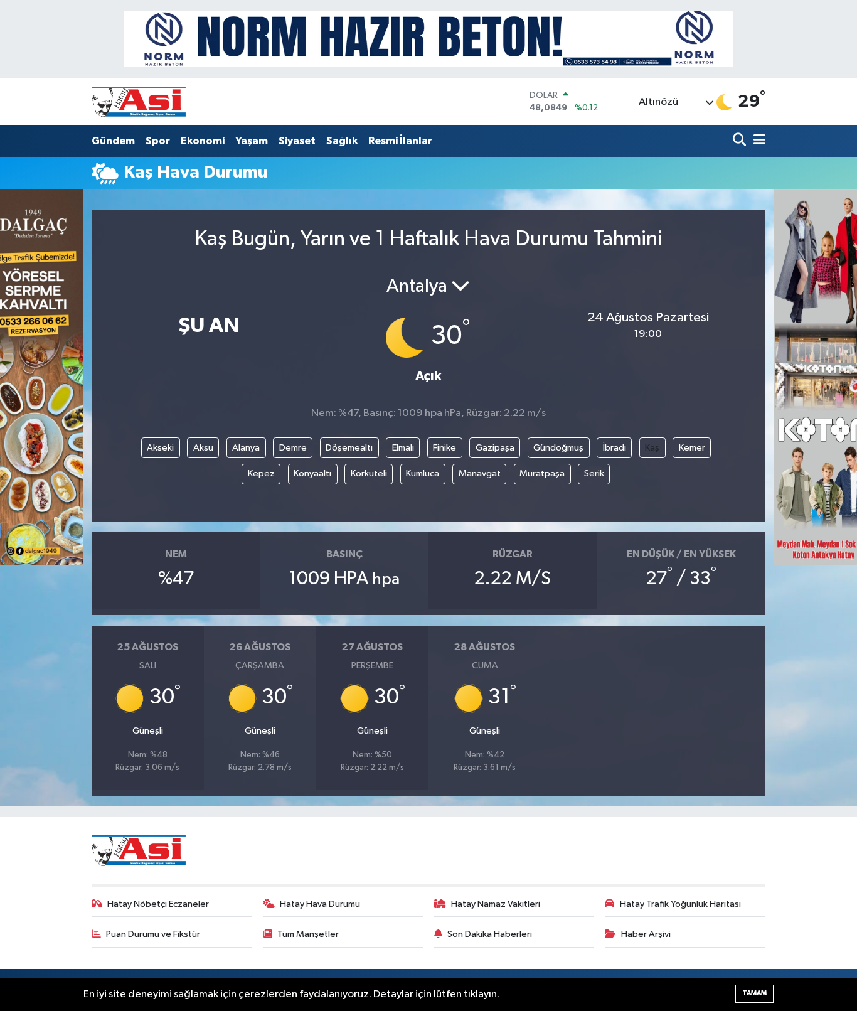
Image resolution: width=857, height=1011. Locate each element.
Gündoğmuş (558, 447)
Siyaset (297, 141)
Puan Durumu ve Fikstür (153, 934)
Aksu (203, 447)
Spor (158, 141)
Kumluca (422, 473)
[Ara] (740, 140)
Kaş (652, 447)
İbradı (614, 447)
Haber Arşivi (646, 934)
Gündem (113, 141)
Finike (444, 447)
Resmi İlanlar (400, 141)
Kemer (692, 447)
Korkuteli (369, 473)
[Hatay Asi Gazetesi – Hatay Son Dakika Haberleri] (139, 101)
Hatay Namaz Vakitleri (495, 904)
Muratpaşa (542, 473)
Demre (293, 447)
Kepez (261, 473)
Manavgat (480, 473)
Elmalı (403, 447)
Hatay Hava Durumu (320, 904)
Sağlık (342, 141)
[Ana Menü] (757, 140)
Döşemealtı (349, 447)
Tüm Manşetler (308, 934)
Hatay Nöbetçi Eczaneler (158, 904)
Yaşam (251, 141)
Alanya (246, 447)
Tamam (754, 993)
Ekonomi (203, 141)
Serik (594, 473)
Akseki (160, 447)
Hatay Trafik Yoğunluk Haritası (680, 904)
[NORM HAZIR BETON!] (428, 38)
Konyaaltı (312, 473)
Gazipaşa (495, 447)
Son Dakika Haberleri (489, 934)
